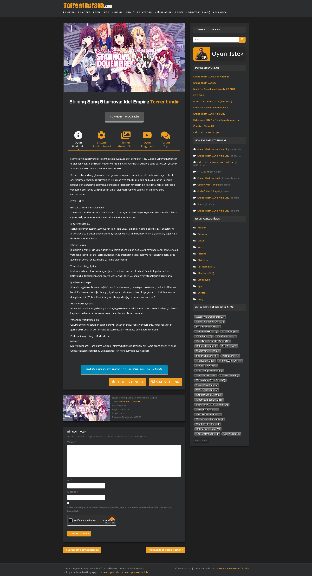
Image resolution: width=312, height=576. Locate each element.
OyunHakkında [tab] (78, 144)
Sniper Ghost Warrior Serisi (212, 404)
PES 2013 (198, 95)
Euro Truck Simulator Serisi (212, 341)
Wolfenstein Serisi (230, 360)
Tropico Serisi (205, 360)
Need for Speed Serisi (210, 321)
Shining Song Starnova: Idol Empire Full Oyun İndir (124, 369)
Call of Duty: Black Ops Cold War (215, 162)
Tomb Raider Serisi (208, 424)
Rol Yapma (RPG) (207, 267)
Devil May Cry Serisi (208, 414)
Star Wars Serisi (206, 365)
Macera (84, 12)
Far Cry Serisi (226, 336)
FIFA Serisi (204, 336)
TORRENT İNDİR (129, 382)
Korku (117, 12)
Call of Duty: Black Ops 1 (206, 132)
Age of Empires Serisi (209, 370)
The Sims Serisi (206, 331)
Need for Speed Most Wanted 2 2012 (214, 89)
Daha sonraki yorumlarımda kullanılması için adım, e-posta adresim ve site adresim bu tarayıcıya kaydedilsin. (119, 510)
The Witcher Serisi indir (210, 419)
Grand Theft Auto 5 (204, 83)
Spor (180, 12)
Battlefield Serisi (206, 346)
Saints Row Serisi (207, 385)
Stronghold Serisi (206, 409)
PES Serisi (229, 331)
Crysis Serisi (232, 433)
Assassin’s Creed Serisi (210, 316)
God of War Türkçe (208, 185)
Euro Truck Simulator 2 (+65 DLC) (212, 102)
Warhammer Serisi (207, 350)
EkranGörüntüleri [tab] (125, 144)
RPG (97, 12)
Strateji (193, 12)
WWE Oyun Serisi (207, 389)
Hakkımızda (233, 569)
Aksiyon (70, 12)
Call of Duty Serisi (208, 326)
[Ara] (242, 40)
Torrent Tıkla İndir (124, 117)
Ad (69, 480)
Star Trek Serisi (205, 375)
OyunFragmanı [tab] (147, 144)
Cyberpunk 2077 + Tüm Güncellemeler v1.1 (216, 120)
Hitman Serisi (229, 375)
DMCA (221, 569)
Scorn (200, 204)
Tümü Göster (201, 440)
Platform (145, 12)
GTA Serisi (229, 346)
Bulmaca (220, 12)
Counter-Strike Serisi (208, 394)
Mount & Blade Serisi (209, 399)
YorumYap (165, 144)
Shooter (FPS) (206, 273)
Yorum (71, 442)
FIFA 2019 (203, 172)
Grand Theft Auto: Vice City (209, 114)
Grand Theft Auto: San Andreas (211, 77)
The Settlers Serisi (207, 433)
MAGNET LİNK (167, 382)
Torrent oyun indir (109, 572)
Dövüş (130, 12)
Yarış (206, 12)
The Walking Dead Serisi (210, 380)
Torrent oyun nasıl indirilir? (135, 572)
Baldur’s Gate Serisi (208, 429)
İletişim (245, 569)
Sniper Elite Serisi (206, 355)
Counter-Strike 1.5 (203, 126)
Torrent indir (164, 102)
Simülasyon (164, 12)
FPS (106, 12)
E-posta (72, 492)
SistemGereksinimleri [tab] (101, 144)
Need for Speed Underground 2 (210, 108)
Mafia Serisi (230, 355)
